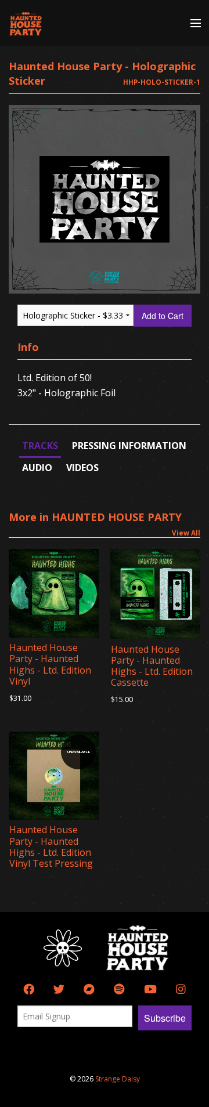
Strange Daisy (117, 1079)
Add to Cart (162, 315)
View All (186, 532)
